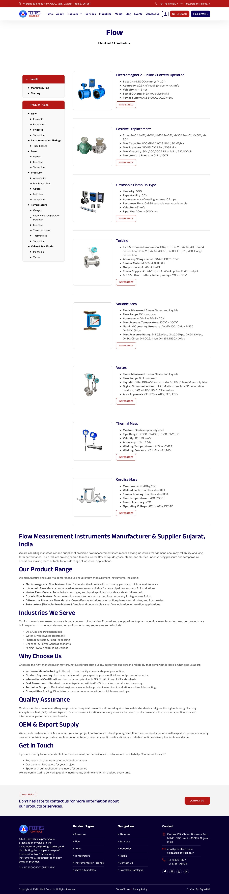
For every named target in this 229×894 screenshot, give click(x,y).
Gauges (36, 156)
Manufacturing (38, 88)
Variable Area (126, 304)
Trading (33, 93)
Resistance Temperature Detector (45, 217)
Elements (36, 119)
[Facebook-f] (165, 871)
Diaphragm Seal (40, 183)
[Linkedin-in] (186, 871)
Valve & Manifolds (40, 246)
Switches (36, 129)
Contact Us (152, 14)
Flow (32, 113)
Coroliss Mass (126, 480)
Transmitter (37, 135)
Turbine (122, 241)
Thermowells (38, 235)
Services (90, 14)
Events (138, 14)
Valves (35, 257)
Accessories (38, 178)
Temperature (37, 205)
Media (118, 14)
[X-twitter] (179, 871)
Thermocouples (40, 230)
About (60, 14)
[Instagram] (172, 871)
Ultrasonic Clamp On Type (136, 185)
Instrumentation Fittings (44, 140)
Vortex (121, 368)
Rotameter (37, 124)
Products (72, 14)
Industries (105, 14)
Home (49, 14)
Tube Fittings (38, 145)
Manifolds (37, 251)
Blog (128, 14)
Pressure (34, 172)
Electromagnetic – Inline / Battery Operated (150, 75)
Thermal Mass (127, 424)
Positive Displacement (133, 129)
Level (32, 151)
